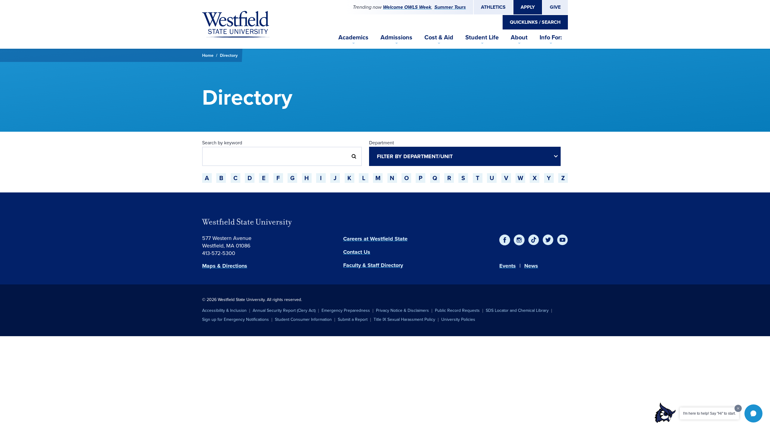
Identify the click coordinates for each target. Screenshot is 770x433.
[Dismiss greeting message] (738, 408)
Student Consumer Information (303, 319)
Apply (528, 7)
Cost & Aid (438, 37)
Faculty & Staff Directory (373, 265)
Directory (229, 55)
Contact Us (356, 252)
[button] (753, 413)
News (531, 266)
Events (507, 266)
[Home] (236, 24)
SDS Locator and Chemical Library (517, 310)
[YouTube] (562, 240)
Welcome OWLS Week (407, 7)
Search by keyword (222, 142)
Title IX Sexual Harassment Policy (404, 319)
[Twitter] (548, 240)
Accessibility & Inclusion (224, 310)
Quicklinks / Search (535, 22)
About (519, 37)
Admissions (396, 37)
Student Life (482, 37)
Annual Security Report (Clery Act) (284, 310)
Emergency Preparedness (346, 310)
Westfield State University (247, 221)
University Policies (458, 319)
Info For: (551, 37)
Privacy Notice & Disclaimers (402, 310)
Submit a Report (353, 319)
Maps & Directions (224, 266)
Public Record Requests (457, 310)
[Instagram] (519, 240)
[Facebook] (504, 240)
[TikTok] (533, 240)
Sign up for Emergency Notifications (235, 319)
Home (208, 55)
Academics (353, 37)
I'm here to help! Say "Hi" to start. (709, 413)
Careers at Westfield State (375, 239)
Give (555, 7)
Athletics (493, 7)
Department (381, 142)
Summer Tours (450, 7)
